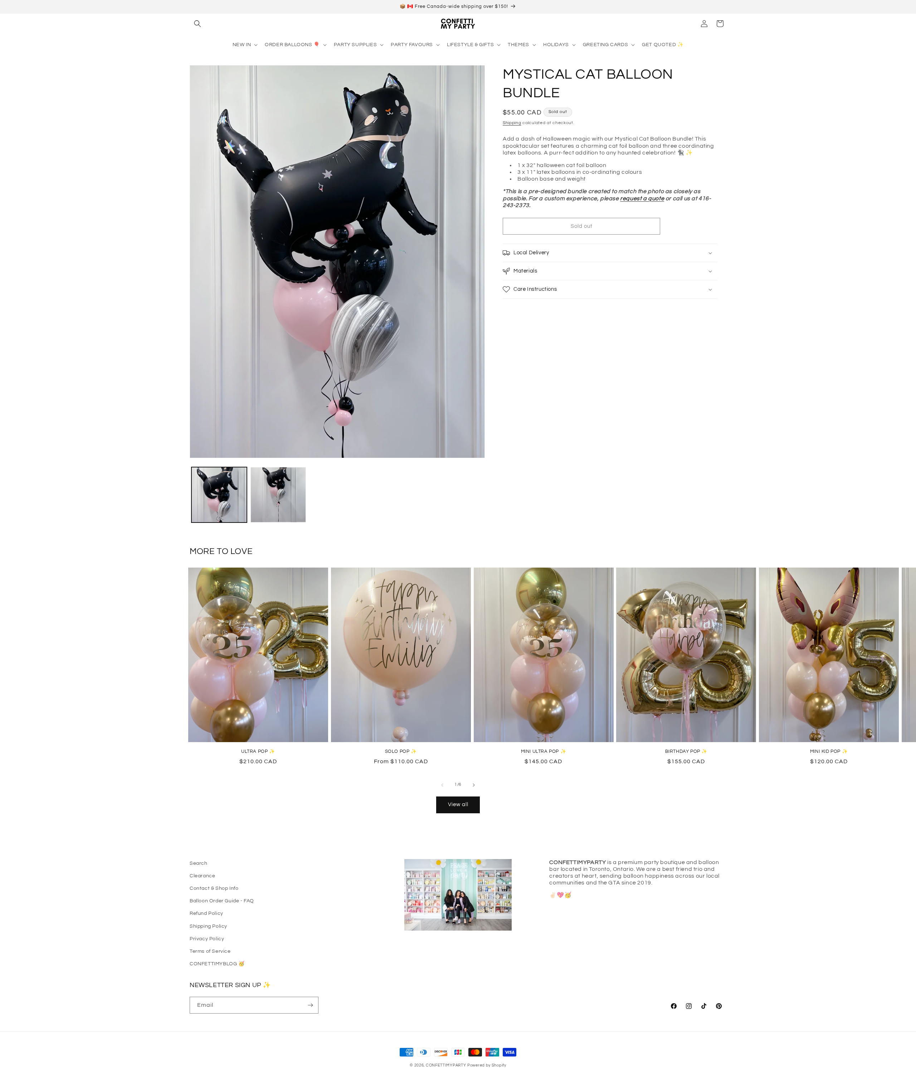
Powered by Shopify (486, 1065)
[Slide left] (442, 785)
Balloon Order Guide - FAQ (222, 900)
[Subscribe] (310, 1005)
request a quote (642, 198)
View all (458, 804)
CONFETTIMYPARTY (446, 1065)
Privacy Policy (207, 938)
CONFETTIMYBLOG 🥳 (217, 963)
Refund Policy (206, 913)
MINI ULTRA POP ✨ (543, 751)
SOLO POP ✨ (401, 751)
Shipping (512, 123)
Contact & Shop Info (214, 888)
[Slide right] (474, 785)
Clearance (202, 875)
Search (199, 863)
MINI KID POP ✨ (829, 751)
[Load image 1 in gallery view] (219, 495)
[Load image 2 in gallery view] (278, 495)
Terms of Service (210, 951)
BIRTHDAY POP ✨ (686, 751)
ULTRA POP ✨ (258, 751)
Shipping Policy (208, 926)
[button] (197, 23)
